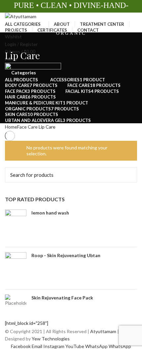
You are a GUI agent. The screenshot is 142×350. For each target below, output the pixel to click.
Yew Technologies (50, 338)
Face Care (27, 127)
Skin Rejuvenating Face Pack (62, 297)
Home (11, 127)
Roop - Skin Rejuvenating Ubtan (65, 255)
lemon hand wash (50, 212)
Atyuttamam (103, 331)
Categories (23, 72)
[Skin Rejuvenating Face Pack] (15, 300)
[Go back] (13, 40)
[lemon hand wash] (15, 226)
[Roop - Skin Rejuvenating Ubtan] (15, 268)
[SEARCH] (128, 174)
